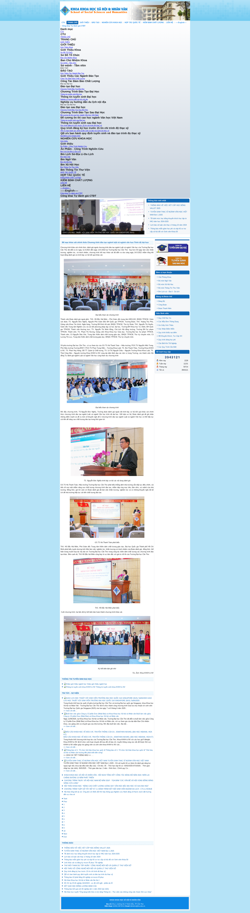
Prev (65, 802)
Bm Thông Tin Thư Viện (69, 167)
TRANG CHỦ (72, 22)
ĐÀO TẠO (95, 22)
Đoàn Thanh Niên (164, 308)
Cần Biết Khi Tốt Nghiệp (167, 343)
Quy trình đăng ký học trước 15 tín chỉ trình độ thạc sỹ (81, 125)
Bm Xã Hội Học (66, 162)
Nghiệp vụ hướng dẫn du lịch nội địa (74, 99)
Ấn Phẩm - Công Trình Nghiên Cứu (73, 146)
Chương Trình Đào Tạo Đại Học (72, 89)
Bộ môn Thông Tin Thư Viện (169, 288)
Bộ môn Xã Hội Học (165, 284)
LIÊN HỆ (169, 22)
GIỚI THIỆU (84, 22)
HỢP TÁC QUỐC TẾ (132, 22)
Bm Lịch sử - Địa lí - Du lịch (168, 292)
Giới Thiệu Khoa (66, 47)
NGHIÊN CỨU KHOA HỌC (112, 22)
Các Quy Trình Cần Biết (167, 347)
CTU (63, 22)
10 (64, 831)
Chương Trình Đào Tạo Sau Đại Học (74, 110)
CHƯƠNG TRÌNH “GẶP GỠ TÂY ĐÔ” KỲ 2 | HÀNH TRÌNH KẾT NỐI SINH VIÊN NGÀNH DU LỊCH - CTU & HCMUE (108, 789)
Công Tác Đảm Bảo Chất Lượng (72, 79)
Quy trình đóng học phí (167, 340)
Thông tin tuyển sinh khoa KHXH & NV (110, 687)
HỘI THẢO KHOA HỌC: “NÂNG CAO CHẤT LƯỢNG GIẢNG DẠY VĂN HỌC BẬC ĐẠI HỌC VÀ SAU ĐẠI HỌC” (106, 786)
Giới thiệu (64, 141)
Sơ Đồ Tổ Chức (66, 52)
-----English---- (181, 22)
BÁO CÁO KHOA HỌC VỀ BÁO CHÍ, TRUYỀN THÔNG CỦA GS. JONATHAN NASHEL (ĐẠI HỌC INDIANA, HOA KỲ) (108, 737)
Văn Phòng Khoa (164, 277)
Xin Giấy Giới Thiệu (165, 325)
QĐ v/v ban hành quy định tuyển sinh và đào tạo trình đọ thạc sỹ (84, 131)
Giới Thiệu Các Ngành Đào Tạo (72, 73)
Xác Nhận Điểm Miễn (166, 329)
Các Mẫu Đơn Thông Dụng (168, 322)
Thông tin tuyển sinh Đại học (71, 94)
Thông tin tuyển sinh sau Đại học (72, 120)
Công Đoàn (162, 305)
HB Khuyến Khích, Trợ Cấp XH (170, 336)
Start (65, 799)
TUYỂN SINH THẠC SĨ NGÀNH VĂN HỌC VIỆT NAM (128, 761)
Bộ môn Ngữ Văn (164, 281)
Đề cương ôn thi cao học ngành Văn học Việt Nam (79, 115)
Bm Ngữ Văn (65, 157)
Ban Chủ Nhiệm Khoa (68, 58)
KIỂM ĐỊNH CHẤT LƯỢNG (153, 22)
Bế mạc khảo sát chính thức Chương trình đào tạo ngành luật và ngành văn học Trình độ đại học (105, 242)
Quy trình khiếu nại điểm (167, 332)
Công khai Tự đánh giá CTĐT (73, 26)
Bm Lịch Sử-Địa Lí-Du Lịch (70, 152)
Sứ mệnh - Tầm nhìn (68, 63)
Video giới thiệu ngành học (97, 684)
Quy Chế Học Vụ (164, 318)
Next (65, 834)
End (65, 837)
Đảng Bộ (161, 301)
